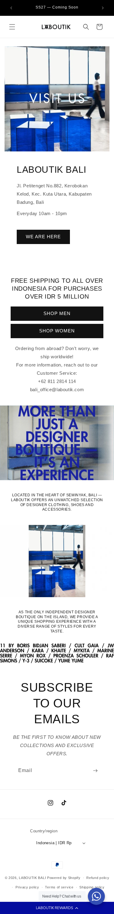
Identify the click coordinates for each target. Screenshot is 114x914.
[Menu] (12, 27)
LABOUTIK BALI (32, 878)
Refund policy (97, 878)
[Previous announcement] (11, 8)
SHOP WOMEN (57, 330)
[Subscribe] (95, 771)
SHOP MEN (57, 313)
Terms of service (59, 887)
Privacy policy (27, 887)
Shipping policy (92, 887)
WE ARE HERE (43, 236)
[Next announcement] (102, 8)
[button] (57, 908)
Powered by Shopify (64, 878)
